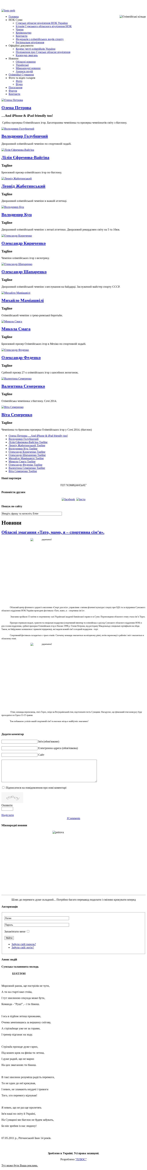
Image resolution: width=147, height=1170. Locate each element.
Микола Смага (15, 329)
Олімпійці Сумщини (21, 74)
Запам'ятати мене (14, 931)
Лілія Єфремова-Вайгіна (25, 157)
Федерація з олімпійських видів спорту (40, 39)
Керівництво (23, 32)
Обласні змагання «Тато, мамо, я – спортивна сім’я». (52, 532)
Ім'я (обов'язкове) (48, 741)
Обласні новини (26, 61)
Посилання (15, 87)
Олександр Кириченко (23, 243)
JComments (73, 818)
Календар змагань (27, 55)
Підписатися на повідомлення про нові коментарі (36, 787)
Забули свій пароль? (23, 944)
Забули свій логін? (22, 947)
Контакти (21, 35)
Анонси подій (24, 71)
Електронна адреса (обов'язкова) (58, 748)
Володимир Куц (16, 214)
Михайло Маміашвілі (22, 300)
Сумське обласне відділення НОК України (42, 23)
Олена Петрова (16, 107)
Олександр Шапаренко (24, 271)
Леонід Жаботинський (23, 186)
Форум (13, 90)
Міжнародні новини (28, 68)
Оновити (7, 805)
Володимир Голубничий (24, 136)
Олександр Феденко (21, 357)
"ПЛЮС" (81, 1159)
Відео (19, 84)
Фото (19, 81)
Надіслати (7, 815)
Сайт (41, 754)
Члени (19, 29)
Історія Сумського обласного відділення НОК (44, 26)
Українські (22, 64)
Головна (14, 16)
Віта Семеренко (16, 414)
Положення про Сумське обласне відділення (43, 52)
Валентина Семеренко (23, 386)
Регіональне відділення (30, 42)
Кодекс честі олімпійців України (35, 48)
